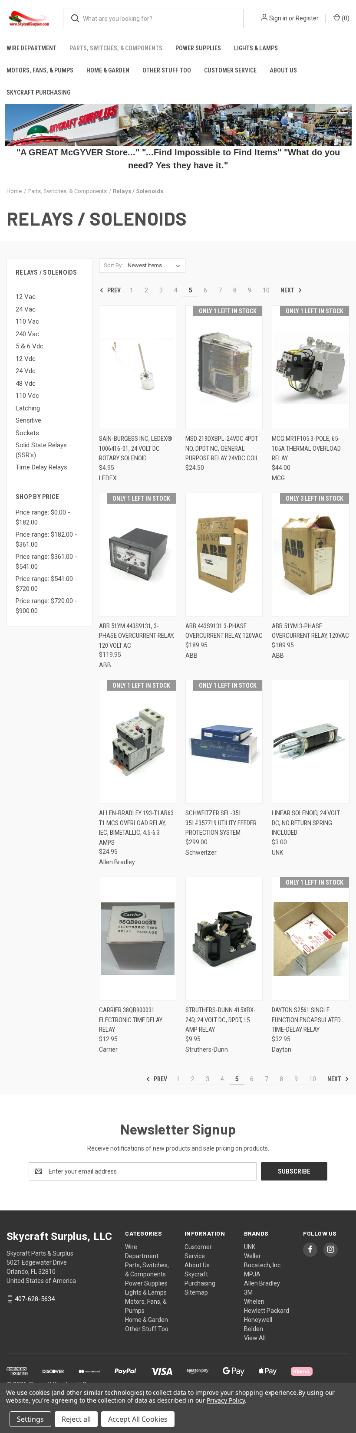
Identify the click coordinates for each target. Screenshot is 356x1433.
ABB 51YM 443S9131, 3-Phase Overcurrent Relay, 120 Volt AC (136, 635)
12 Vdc (26, 359)
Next (288, 289)
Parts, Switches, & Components (115, 48)
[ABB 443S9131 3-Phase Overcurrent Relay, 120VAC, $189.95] (224, 555)
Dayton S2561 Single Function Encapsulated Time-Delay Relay (306, 1019)
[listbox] (155, 265)
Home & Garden (107, 70)
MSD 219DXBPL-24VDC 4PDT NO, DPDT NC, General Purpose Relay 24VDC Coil (222, 448)
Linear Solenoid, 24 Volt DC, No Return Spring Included (306, 822)
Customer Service (230, 70)
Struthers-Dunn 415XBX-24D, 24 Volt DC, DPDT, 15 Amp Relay (220, 1019)
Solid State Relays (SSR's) (41, 450)
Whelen (254, 1301)
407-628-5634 (35, 1299)
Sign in (278, 18)
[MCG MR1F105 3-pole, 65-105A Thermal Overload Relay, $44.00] (310, 367)
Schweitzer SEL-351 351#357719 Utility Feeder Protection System (221, 822)
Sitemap (196, 1292)
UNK (249, 1246)
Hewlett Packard (266, 1310)
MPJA (252, 1274)
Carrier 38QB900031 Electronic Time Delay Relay (130, 1019)
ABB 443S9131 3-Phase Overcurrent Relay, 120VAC (224, 631)
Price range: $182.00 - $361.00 (46, 539)
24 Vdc (26, 371)
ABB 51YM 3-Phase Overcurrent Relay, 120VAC (310, 631)
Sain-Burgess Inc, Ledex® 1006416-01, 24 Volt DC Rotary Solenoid (135, 448)
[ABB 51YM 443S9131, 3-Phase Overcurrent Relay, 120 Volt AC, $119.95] (138, 555)
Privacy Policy (225, 1400)
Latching (28, 408)
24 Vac (26, 309)
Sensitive (28, 420)
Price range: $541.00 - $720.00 (46, 584)
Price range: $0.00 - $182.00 (43, 517)
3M (248, 1292)
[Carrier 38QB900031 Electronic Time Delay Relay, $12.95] (138, 939)
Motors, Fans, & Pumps (40, 70)
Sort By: (113, 265)
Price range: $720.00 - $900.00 (46, 606)
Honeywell (258, 1319)
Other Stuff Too (166, 70)
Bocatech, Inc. (263, 1265)
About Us (283, 70)
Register (307, 18)
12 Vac (26, 297)
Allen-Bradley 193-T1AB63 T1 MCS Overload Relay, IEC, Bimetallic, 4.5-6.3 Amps (136, 827)
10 (266, 290)
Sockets (27, 433)
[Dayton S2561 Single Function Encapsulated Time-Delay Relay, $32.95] (310, 939)
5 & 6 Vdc (29, 346)
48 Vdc (26, 383)
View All (255, 1338)
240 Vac (27, 334)
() (344, 18)
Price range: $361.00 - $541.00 (46, 562)
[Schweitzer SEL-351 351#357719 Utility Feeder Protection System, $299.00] (224, 742)
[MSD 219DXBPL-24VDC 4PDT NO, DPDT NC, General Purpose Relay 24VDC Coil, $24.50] (224, 367)
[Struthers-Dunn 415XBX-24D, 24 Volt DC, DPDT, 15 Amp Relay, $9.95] (224, 939)
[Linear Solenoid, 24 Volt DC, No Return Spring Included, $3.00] (310, 742)
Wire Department (31, 48)
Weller (252, 1256)
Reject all (76, 1419)
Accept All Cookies (138, 1419)
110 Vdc (27, 396)
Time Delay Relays (41, 467)
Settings (30, 1419)
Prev (113, 289)
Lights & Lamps (256, 48)
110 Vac (27, 321)
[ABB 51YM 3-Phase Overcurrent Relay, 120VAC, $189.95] (310, 555)
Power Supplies (198, 48)
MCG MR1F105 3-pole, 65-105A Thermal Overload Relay (306, 448)
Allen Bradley (262, 1283)
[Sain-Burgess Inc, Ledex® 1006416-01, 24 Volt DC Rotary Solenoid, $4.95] (138, 367)
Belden (253, 1328)
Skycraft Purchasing (38, 92)
